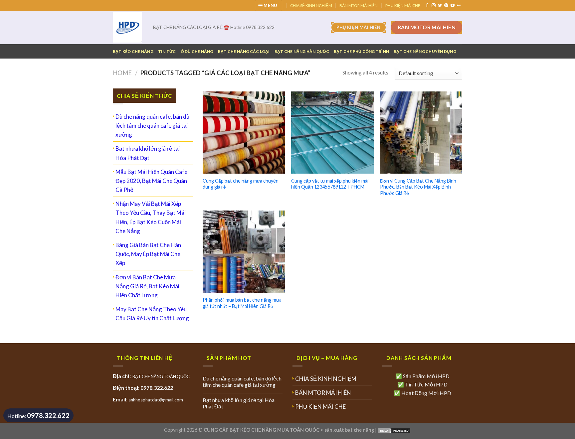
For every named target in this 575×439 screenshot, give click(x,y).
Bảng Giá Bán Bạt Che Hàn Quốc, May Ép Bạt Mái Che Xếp (148, 253)
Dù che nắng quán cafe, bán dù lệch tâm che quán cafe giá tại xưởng (152, 125)
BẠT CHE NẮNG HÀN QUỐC (302, 51)
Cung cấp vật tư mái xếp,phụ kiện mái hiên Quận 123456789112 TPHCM (329, 184)
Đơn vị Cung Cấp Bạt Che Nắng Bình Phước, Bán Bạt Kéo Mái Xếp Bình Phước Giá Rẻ (418, 187)
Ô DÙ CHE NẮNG (197, 51)
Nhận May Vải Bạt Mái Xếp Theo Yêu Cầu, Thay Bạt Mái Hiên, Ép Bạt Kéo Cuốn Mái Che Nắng (150, 217)
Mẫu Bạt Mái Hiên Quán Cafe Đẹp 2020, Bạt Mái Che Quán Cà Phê (151, 180)
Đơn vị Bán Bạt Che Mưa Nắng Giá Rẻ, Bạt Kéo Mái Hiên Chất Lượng (147, 286)
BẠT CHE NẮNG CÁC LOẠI (244, 51)
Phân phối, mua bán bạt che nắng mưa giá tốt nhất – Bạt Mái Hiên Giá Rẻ (242, 303)
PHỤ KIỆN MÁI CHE (402, 5)
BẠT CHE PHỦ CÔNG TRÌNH (361, 51)
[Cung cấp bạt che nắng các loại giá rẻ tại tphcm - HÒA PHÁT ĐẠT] (128, 27)
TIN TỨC (167, 51)
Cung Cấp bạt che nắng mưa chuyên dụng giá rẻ (241, 184)
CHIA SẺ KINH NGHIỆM (311, 5)
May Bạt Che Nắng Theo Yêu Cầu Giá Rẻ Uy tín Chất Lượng (152, 314)
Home (122, 72)
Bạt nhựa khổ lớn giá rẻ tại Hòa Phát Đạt (147, 153)
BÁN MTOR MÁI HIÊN (358, 5)
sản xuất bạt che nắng (349, 430)
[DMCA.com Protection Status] (394, 430)
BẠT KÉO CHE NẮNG (133, 51)
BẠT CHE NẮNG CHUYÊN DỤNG (425, 51)
